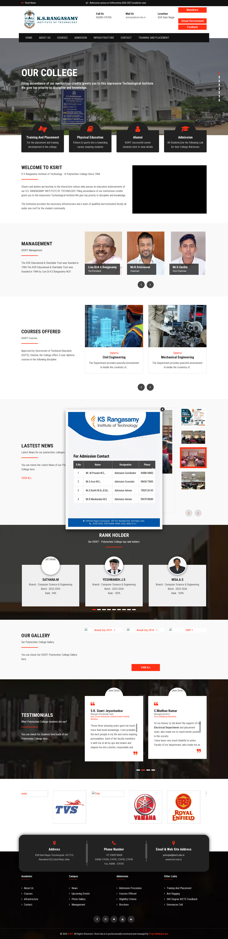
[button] (75, 469)
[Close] (162, 409)
